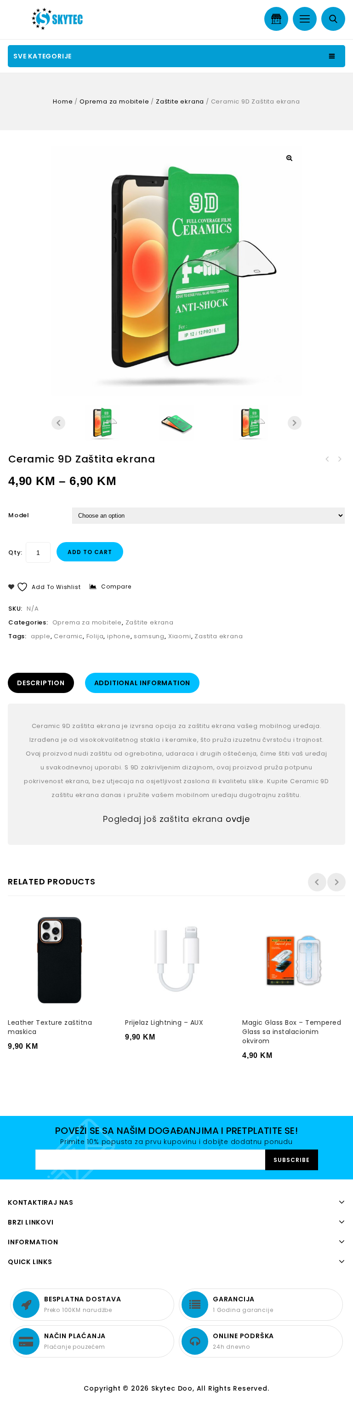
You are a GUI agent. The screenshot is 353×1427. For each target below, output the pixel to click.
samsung (149, 636)
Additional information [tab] (142, 683)
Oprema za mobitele (114, 101)
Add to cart (90, 552)
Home (63, 101)
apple (41, 636)
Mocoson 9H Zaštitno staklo (339, 459)
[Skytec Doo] (59, 19)
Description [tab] (41, 683)
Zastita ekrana (218, 636)
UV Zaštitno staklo (327, 459)
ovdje (238, 819)
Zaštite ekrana (180, 101)
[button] (289, 157)
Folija (95, 636)
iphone (119, 636)
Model (18, 515)
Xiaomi (179, 636)
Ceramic (68, 636)
